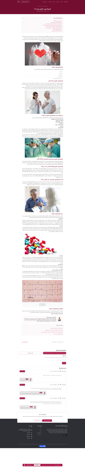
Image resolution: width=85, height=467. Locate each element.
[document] (42, 233)
